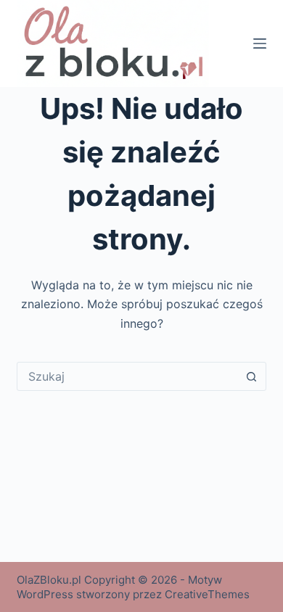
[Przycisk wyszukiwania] (252, 376)
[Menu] (259, 43)
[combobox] (127, 376)
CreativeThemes (207, 594)
